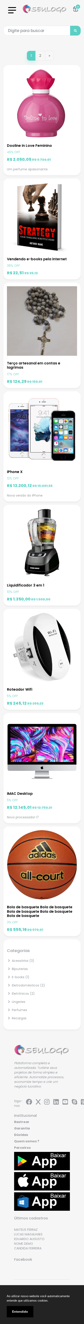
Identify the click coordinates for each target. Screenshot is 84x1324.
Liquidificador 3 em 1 (25, 585)
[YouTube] (65, 1103)
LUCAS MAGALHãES (28, 1229)
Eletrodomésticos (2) (28, 985)
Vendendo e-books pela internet (37, 259)
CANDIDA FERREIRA (27, 1243)
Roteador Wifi (19, 689)
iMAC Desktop (20, 793)
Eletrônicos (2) (23, 993)
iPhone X (15, 471)
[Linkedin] (56, 1103)
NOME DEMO (23, 1239)
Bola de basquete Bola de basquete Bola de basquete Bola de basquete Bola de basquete (39, 911)
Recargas (18, 1018)
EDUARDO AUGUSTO (29, 1234)
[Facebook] (29, 1103)
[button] (76, 9)
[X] (38, 1103)
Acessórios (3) (22, 960)
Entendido (20, 1311)
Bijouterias (19, 969)
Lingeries (18, 1002)
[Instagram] (47, 1103)
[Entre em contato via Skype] (74, 1103)
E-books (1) (20, 977)
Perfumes (19, 1010)
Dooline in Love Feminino (29, 145)
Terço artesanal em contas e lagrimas (33, 365)
